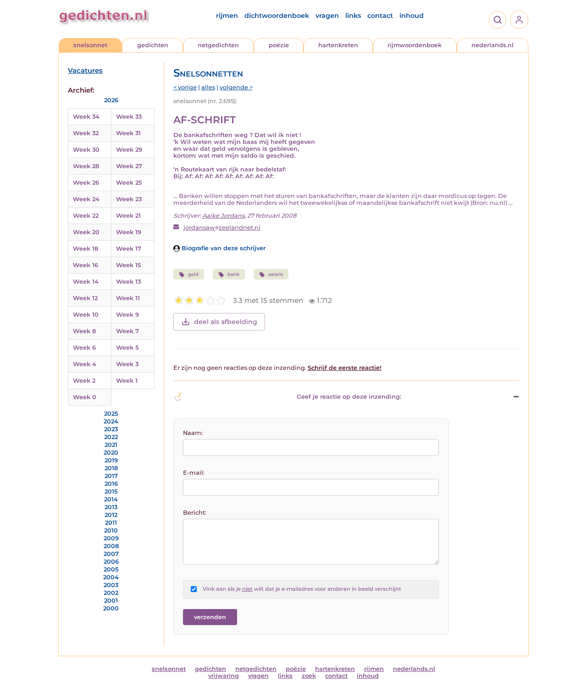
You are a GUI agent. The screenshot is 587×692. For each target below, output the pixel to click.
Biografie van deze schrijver (223, 248)
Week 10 (86, 314)
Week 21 (128, 215)
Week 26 (86, 182)
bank (233, 274)
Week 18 (85, 248)
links (353, 15)
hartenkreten (338, 45)
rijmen (227, 15)
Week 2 (84, 380)
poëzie (279, 45)
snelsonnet (90, 45)
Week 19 (128, 232)
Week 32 (86, 133)
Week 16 (85, 265)
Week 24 (86, 199)
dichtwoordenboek (276, 15)
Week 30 (86, 149)
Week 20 (86, 232)
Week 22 (86, 215)
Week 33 (129, 116)
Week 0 (84, 397)
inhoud (411, 15)
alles (208, 87)
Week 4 (84, 364)
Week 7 (127, 331)
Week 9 (127, 314)
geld (193, 274)
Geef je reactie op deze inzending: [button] (349, 396)
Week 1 (127, 380)
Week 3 (127, 364)
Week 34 (86, 116)
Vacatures (85, 70)
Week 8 (84, 331)
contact (380, 15)
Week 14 (86, 281)
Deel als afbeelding (225, 322)
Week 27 (129, 166)
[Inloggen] (519, 20)
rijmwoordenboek (415, 45)
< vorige (185, 87)
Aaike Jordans (223, 215)
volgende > (236, 87)
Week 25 (129, 182)
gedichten (152, 45)
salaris (275, 274)
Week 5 (127, 347)
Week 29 (129, 149)
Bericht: (194, 512)
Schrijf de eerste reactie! (345, 367)
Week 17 (128, 248)
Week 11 (128, 298)
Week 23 (129, 199)
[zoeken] (497, 19)
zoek (309, 675)
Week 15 (128, 265)
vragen (327, 15)
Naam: (193, 432)
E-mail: (194, 472)
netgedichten (218, 45)
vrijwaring (223, 675)
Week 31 (128, 133)
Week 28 (86, 166)
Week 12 (85, 298)
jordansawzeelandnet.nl (221, 227)
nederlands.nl (492, 45)
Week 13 (128, 281)
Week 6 (84, 347)
